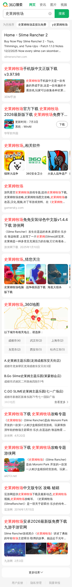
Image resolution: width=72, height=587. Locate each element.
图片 (53, 5)
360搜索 (13, 4)
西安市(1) (36, 349)
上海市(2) (57, 340)
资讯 (43, 5)
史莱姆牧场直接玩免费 (32, 24)
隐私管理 (36, 582)
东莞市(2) (15, 349)
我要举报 (54, 582)
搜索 (62, 13)
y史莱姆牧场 (60, 24)
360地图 (35, 402)
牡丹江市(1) (57, 349)
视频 (64, 5)
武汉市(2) (36, 340)
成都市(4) (14, 340)
